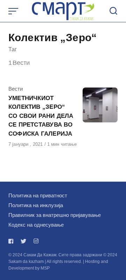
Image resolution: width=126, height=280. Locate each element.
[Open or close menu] (14, 11)
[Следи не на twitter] (23, 241)
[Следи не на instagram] (36, 241)
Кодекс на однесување (36, 225)
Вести (15, 89)
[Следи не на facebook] (12, 241)
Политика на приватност (37, 195)
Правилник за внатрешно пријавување (54, 215)
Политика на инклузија (35, 205)
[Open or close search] (113, 11)
